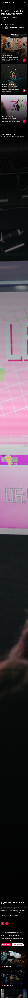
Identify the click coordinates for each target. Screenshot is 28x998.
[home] (7, 2)
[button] (25, 3)
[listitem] (14, 528)
